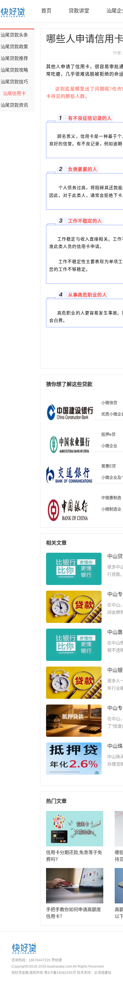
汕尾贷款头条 (14, 35)
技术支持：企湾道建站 (94, 973)
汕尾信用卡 (14, 93)
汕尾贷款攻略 (14, 70)
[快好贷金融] (12, 12)
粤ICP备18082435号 (60, 973)
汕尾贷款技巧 (14, 81)
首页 (46, 11)
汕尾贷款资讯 (14, 105)
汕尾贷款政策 (14, 46)
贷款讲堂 (79, 11)
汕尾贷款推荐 (14, 58)
